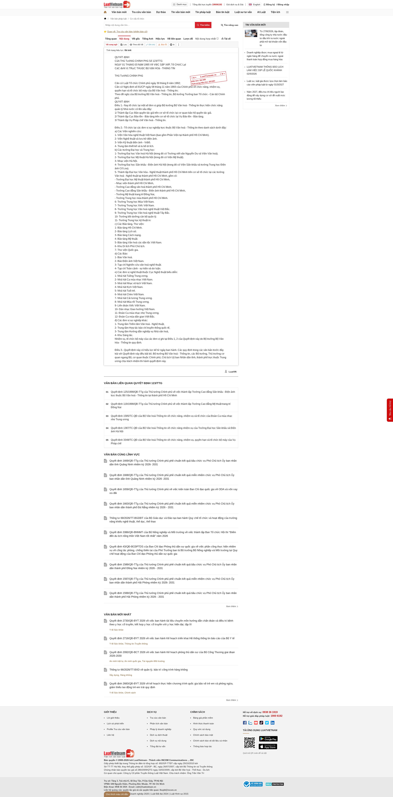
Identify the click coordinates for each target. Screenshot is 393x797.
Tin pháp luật (203, 12)
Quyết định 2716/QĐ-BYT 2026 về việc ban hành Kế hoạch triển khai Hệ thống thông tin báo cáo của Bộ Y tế (171, 638)
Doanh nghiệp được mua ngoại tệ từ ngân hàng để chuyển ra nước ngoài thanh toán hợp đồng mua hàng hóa (265, 56)
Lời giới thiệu (113, 718)
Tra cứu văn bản (141, 12)
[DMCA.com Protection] (274, 785)
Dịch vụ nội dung (158, 740)
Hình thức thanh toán (203, 723)
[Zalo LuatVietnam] (250, 723)
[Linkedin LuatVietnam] (272, 723)
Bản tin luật (222, 12)
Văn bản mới (119, 12)
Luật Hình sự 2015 (179, 794)
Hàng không (126, 675)
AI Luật (261, 12)
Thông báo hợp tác (202, 746)
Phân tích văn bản (159, 723)
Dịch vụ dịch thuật (158, 735)
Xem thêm (231, 606)
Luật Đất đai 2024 (159, 794)
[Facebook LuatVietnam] (245, 723)
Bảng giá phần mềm (203, 718)
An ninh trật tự (116, 661)
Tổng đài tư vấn (157, 746)
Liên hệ (110, 735)
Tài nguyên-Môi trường (153, 661)
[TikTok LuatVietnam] (261, 723)
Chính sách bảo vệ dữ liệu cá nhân (210, 740)
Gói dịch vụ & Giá (234, 4)
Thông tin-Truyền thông (136, 643)
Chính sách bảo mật (203, 735)
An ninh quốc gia (132, 661)
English (256, 4)
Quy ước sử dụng (201, 729)
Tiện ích (275, 12)
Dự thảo (161, 12)
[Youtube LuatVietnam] (256, 723)
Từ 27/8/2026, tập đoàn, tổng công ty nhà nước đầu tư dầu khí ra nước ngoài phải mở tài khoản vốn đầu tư (273, 38)
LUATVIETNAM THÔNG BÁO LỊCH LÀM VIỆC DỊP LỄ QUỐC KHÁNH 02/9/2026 (265, 70)
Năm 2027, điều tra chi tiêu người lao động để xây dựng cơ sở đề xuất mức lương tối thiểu (266, 95)
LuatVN (232, 371)
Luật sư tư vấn (243, 12)
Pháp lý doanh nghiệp (160, 729)
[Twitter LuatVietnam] (267, 723)
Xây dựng (114, 675)
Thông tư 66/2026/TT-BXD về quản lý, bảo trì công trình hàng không (148, 669)
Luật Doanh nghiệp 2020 (137, 794)
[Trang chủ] (105, 12)
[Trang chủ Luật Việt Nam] (117, 4)
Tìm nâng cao (230, 25)
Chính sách (130, 692)
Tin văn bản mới (180, 12)
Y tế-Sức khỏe (116, 630)
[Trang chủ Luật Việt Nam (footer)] (119, 757)
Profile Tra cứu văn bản (118, 729)
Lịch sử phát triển (115, 723)
